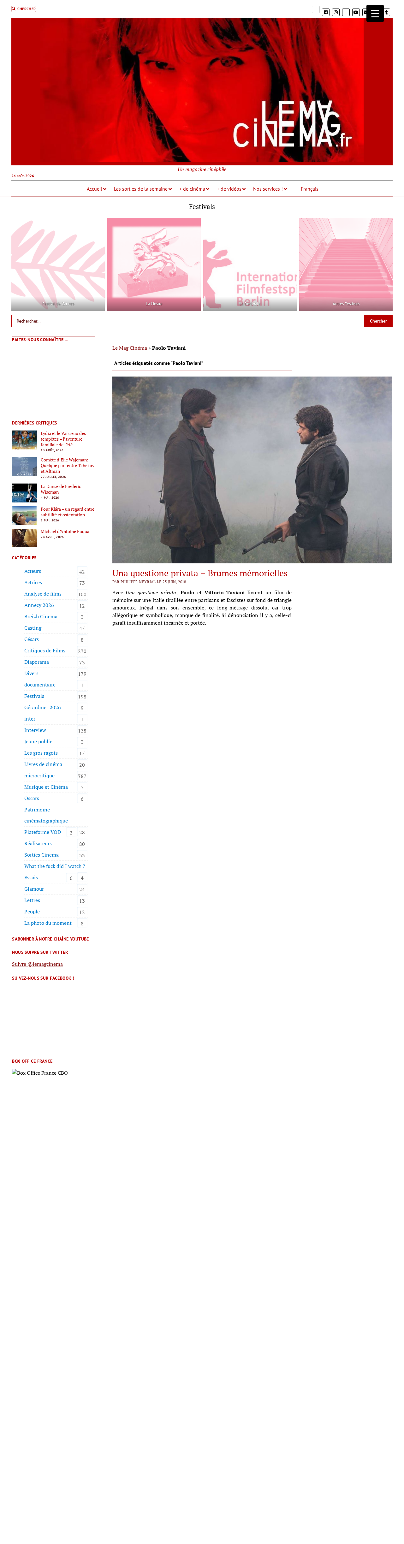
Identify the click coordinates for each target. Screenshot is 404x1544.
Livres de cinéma (43, 764)
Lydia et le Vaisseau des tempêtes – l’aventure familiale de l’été (63, 439)
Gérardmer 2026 (42, 707)
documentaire (40, 684)
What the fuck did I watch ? (54, 866)
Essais (31, 877)
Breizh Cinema (40, 616)
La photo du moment (48, 922)
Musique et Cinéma (46, 786)
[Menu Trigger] (375, 13)
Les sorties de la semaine (141, 189)
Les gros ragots (41, 752)
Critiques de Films (44, 650)
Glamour (34, 888)
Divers (31, 673)
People (32, 911)
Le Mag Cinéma (129, 347)
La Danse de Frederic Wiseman (61, 489)
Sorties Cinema (41, 854)
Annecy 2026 (39, 605)
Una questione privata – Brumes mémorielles (200, 573)
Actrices (33, 582)
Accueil (94, 189)
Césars (31, 639)
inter (29, 718)
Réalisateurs (38, 843)
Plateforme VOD (42, 831)
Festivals (34, 695)
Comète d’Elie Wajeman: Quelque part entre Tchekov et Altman (67, 465)
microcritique (39, 775)
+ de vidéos (229, 189)
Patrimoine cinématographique (46, 815)
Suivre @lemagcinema (37, 963)
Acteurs (32, 570)
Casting (32, 627)
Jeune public (38, 741)
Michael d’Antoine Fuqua (65, 531)
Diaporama (36, 661)
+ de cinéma (192, 189)
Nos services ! (268, 189)
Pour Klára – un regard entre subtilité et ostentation (67, 512)
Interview (35, 730)
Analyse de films (43, 593)
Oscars (31, 798)
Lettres (32, 900)
